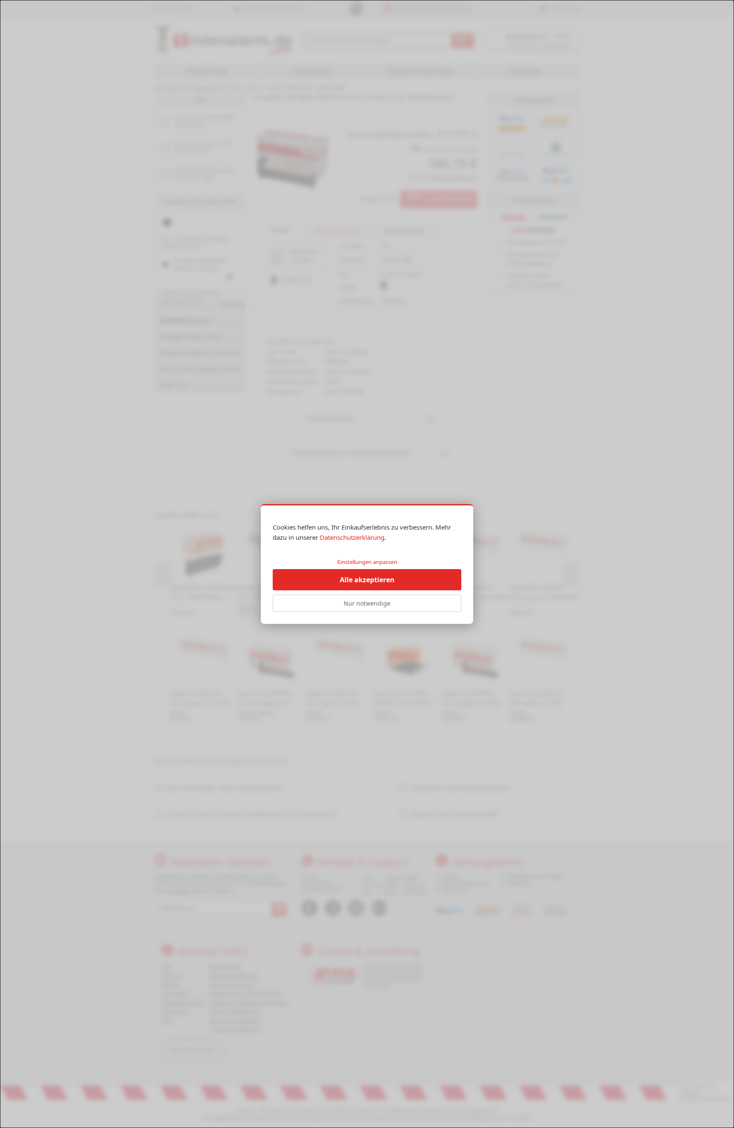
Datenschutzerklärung (352, 537)
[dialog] (367, 564)
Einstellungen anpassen (367, 562)
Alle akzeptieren (367, 579)
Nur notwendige (367, 603)
